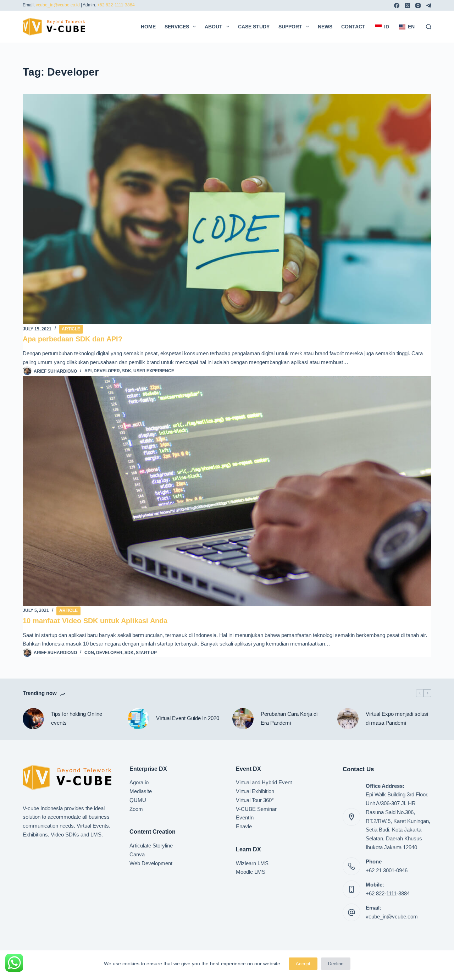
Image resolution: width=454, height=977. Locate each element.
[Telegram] (428, 5)
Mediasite (140, 791)
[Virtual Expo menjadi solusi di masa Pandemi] (348, 718)
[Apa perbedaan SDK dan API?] (227, 209)
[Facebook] (396, 5)
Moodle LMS (250, 872)
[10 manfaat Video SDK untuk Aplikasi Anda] (227, 491)
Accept (303, 963)
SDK (126, 370)
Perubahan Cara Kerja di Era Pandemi (289, 718)
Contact (353, 26)
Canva (137, 854)
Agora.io (139, 782)
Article (71, 328)
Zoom (136, 809)
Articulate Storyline (151, 845)
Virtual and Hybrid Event (264, 782)
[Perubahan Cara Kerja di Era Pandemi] (243, 718)
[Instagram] (418, 5)
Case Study (254, 26)
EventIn (245, 817)
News (325, 26)
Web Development (150, 863)
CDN (89, 652)
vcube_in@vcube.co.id (58, 4)
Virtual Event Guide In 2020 (187, 718)
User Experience (153, 370)
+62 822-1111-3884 (116, 4)
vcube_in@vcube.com (392, 916)
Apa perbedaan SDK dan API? (72, 339)
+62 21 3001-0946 (387, 870)
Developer (107, 370)
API (88, 370)
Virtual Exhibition (255, 791)
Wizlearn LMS (252, 863)
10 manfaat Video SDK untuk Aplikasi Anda (95, 621)
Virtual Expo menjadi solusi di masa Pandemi (397, 718)
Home (148, 26)
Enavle (244, 826)
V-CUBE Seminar (256, 809)
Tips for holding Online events (76, 718)
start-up (146, 652)
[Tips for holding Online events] (33, 718)
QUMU (137, 800)
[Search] (428, 26)
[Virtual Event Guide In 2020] (138, 718)
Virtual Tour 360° (255, 800)
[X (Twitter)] (407, 5)
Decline (335, 963)
